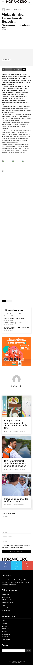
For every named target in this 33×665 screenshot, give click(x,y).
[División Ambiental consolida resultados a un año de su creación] (16, 447)
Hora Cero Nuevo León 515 (12, 314)
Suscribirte (27, 562)
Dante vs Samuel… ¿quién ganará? (14, 318)
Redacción (9, 9)
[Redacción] (4, 9)
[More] (24, 69)
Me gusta (5, 562)
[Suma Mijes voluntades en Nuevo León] (16, 485)
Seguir (16, 562)
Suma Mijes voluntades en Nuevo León (16, 500)
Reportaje (6, 59)
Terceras (9, 301)
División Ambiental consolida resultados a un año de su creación (15, 463)
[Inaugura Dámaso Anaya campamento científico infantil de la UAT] (16, 406)
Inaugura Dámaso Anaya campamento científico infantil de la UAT (15, 424)
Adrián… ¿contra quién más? (12, 322)
